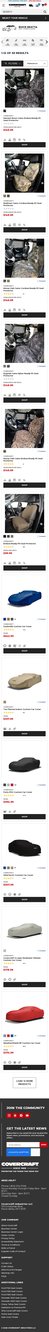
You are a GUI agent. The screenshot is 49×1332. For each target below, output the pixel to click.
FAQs (3, 1276)
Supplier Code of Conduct (13, 1251)
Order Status (7, 1266)
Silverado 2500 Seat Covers (14, 1301)
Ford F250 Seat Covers (12, 1291)
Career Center (8, 1235)
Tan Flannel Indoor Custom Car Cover (22, 709)
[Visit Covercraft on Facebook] (21, 1115)
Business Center (9, 1229)
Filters (12, 63)
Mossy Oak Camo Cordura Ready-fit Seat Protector (23, 289)
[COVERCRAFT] (18, 5)
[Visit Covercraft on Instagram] (9, 1115)
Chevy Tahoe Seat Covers (13, 1304)
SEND (43, 1145)
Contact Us (6, 1263)
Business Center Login (12, 1232)
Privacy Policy (8, 1238)
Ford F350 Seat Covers (12, 1294)
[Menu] (3, 5)
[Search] (45, 11)
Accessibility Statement (12, 1241)
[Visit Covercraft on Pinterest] (15, 1115)
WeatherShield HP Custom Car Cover (21, 1043)
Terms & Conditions (10, 1245)
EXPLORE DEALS (35, 1)
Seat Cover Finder (9, 1317)
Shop (24, 145)
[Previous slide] (2, 42)
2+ (15, 785)
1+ (15, 619)
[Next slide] (47, 42)
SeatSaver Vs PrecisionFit (13, 1307)
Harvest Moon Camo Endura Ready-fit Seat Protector (22, 119)
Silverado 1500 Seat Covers (14, 1298)
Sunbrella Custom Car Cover (17, 626)
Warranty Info (7, 1273)
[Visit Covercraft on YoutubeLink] (27, 1115)
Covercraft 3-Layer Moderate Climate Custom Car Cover (22, 959)
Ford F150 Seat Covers (11, 1288)
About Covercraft (9, 1225)
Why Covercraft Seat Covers (14, 1311)
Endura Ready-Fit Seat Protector (19, 544)
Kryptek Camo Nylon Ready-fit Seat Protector (21, 374)
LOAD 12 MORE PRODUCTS (24, 1082)
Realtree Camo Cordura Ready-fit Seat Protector (22, 204)
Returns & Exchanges (11, 1270)
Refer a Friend (8, 1248)
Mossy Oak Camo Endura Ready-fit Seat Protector (23, 460)
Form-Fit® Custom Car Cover (17, 792)
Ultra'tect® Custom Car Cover (18, 875)
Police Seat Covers (10, 1314)
